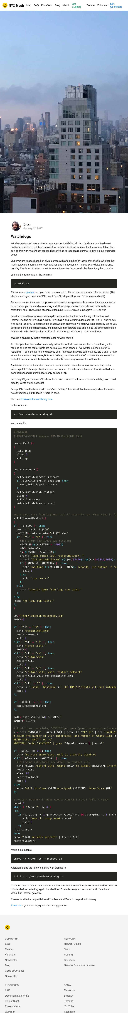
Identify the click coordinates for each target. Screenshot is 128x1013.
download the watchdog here (37, 399)
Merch (66, 5)
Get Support (76, 5)
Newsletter (11, 960)
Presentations (12, 1006)
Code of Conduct (14, 970)
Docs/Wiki (46, 5)
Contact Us (11, 976)
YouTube (69, 1006)
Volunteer (102, 5)
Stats (67, 949)
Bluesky (68, 995)
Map (28, 5)
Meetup (9, 949)
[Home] (7, 927)
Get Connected (116, 5)
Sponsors (69, 960)
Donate (90, 5)
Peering (68, 954)
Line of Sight (12, 1001)
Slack (8, 943)
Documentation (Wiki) (17, 995)
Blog (57, 5)
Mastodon (69, 990)
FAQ (36, 5)
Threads (68, 1001)
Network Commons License (79, 965)
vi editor (30, 292)
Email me (16, 905)
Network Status (72, 943)
